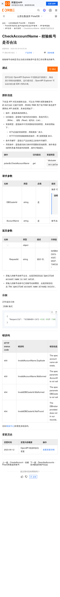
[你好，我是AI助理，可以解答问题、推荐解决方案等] (44, 10)
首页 (4, 23)
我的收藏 (50, 52)
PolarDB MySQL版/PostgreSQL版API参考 (21, 25)
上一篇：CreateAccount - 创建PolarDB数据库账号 (15, 463)
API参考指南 (45, 25)
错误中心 (10, 426)
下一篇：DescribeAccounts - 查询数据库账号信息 (42, 463)
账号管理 (17, 28)
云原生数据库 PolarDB (16, 23)
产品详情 (28, 52)
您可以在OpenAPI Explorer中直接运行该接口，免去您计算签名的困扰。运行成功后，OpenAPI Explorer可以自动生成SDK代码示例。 (30, 80)
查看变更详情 (49, 449)
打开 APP (52, 3)
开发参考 (31, 23)
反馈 (34, 476)
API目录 (8, 28)
